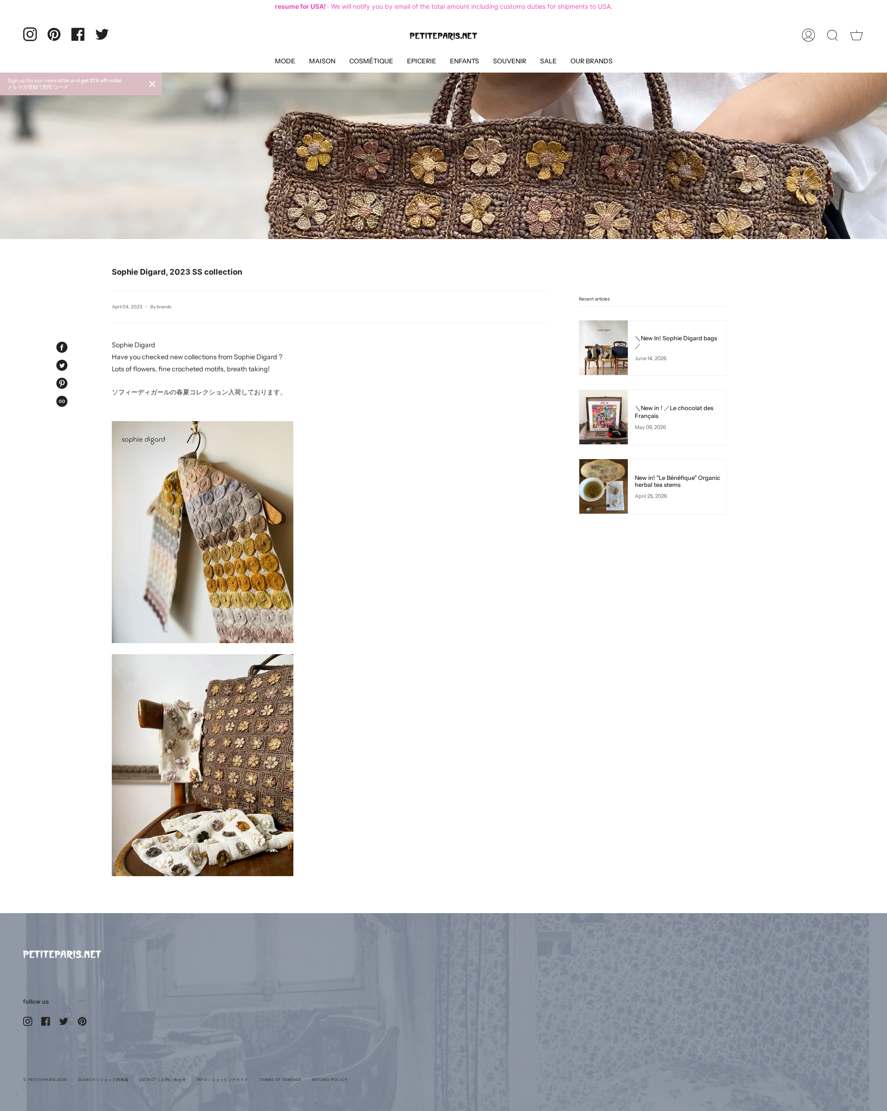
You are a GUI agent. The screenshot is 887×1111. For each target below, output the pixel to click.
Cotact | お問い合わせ (163, 1079)
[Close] (152, 84)
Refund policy (329, 1079)
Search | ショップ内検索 (103, 1079)
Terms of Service (280, 1079)
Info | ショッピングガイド (223, 1079)
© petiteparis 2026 (45, 1079)
